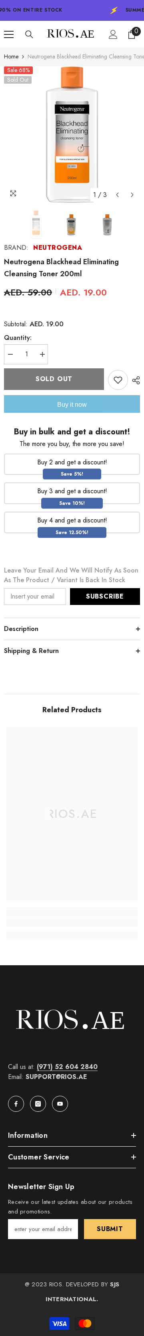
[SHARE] (134, 380)
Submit (110, 1229)
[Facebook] (16, 1104)
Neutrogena (57, 247)
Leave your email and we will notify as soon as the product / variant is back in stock (71, 575)
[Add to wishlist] (118, 380)
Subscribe (105, 596)
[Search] (29, 34)
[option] (72, 134)
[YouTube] (60, 1104)
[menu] (9, 34)
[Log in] (113, 34)
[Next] (132, 195)
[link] (72, 922)
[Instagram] (38, 1104)
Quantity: (18, 337)
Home (11, 56)
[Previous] (117, 195)
